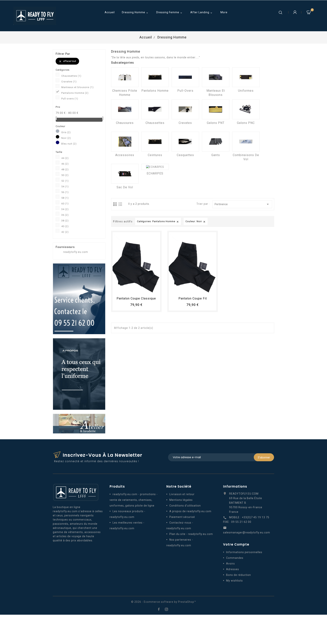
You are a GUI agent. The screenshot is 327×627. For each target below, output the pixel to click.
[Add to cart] (126, 289)
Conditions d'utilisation (185, 505)
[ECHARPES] (155, 167)
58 (65, 197)
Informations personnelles (244, 552)
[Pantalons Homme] (155, 77)
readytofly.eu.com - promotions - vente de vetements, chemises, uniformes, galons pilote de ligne (134, 500)
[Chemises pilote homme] (125, 77)
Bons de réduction (238, 574)
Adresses (232, 569)
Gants (215, 155)
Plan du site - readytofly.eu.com (191, 534)
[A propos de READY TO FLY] (79, 373)
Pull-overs (69, 98)
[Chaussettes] (155, 109)
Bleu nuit (69, 143)
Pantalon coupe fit (192, 298)
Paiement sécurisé (182, 516)
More (223, 12)
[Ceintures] (155, 142)
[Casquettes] (185, 142)
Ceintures (155, 155)
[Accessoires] (125, 142)
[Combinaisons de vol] (246, 142)
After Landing (201, 12)
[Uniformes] (246, 77)
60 (65, 203)
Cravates (69, 81)
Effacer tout (67, 61)
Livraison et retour (182, 494)
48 (65, 169)
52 (65, 180)
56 (65, 192)
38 (65, 220)
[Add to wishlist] (133, 289)
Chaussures (125, 123)
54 (65, 186)
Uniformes (246, 90)
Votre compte (236, 544)
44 (65, 158)
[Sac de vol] (125, 174)
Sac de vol (125, 187)
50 (65, 175)
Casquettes (185, 155)
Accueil (110, 12)
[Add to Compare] (140, 289)
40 (65, 226)
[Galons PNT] (215, 109)
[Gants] (215, 142)
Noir (66, 138)
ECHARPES (155, 173)
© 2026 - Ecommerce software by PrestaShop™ (163, 601)
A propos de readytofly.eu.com (190, 511)
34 (65, 209)
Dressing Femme (169, 12)
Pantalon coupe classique (136, 298)
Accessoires (124, 155)
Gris (66, 132)
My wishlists (234, 580)
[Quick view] (147, 289)
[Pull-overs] (185, 77)
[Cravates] (185, 109)
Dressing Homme (135, 12)
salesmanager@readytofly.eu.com (246, 532)
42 (65, 232)
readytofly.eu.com (75, 251)
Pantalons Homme (75, 92)
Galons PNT (215, 123)
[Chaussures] (125, 109)
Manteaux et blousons (77, 87)
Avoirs (230, 563)
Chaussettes (71, 75)
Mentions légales (181, 499)
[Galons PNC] (246, 109)
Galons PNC (246, 123)
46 (65, 163)
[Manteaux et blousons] (215, 77)
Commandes (234, 557)
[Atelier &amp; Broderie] (79, 423)
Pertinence (242, 204)
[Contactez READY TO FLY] (79, 298)
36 (65, 214)
